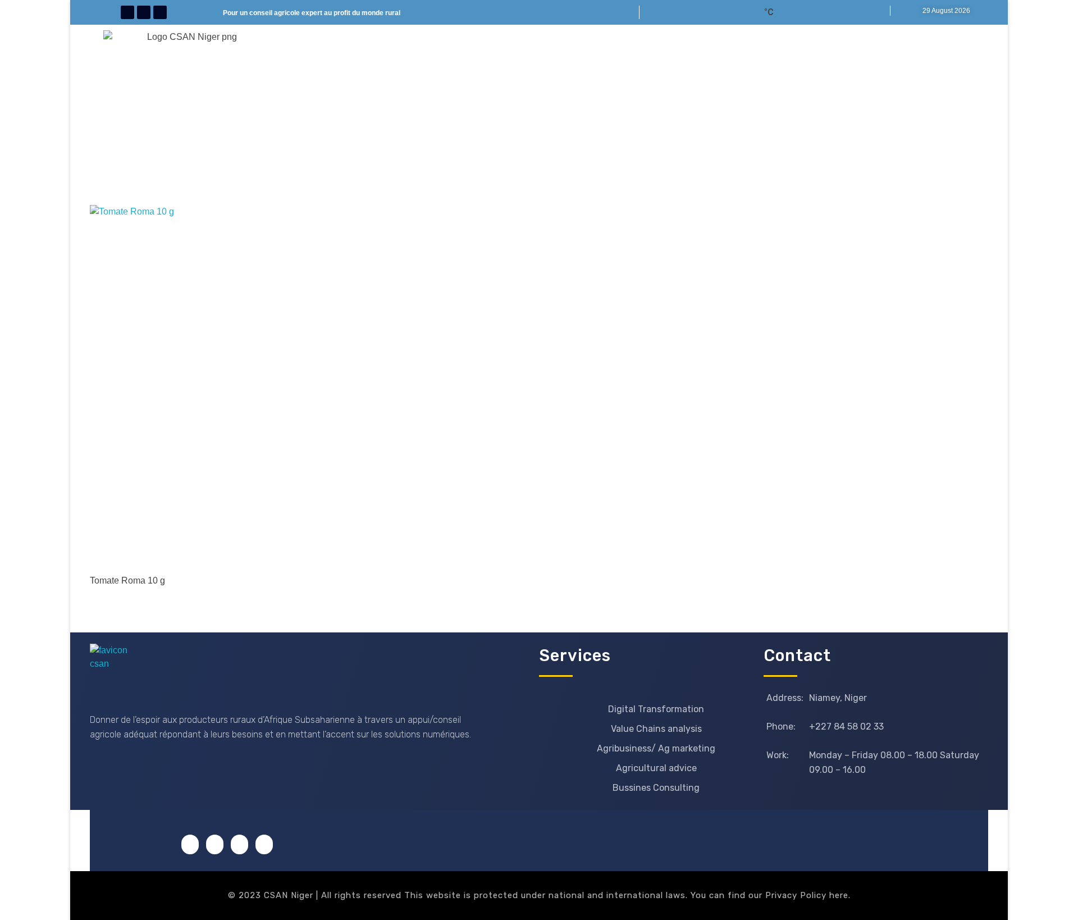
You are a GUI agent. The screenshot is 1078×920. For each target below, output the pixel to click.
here (838, 895)
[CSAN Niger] (116, 670)
